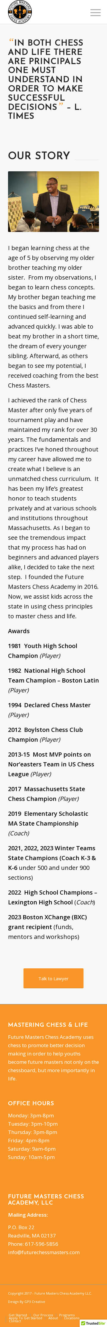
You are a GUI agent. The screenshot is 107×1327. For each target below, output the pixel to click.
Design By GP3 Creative (26, 1301)
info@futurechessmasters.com (44, 1252)
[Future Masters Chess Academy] (44, 12)
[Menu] (90, 12)
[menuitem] (90, 12)
